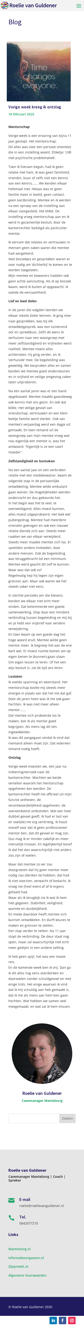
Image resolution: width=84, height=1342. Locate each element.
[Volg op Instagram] (72, 1320)
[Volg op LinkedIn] (53, 1320)
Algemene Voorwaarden (27, 1275)
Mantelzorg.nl (19, 1249)
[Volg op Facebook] (62, 1320)
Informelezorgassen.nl (26, 1258)
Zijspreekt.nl (18, 1266)
